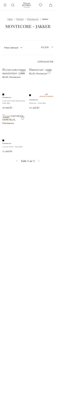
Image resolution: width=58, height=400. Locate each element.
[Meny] (5, 5)
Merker (20, 19)
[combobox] (13, 47)
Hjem (10, 19)
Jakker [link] (45, 19)
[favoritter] (40, 5)
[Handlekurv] (50, 5)
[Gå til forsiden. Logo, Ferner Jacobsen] (26, 5)
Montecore (33, 19)
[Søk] (12, 5)
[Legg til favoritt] (22, 72)
